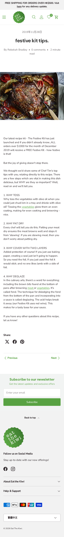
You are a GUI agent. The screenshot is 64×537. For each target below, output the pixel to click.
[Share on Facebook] (14, 342)
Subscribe (32, 402)
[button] (56, 17)
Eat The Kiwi (16, 528)
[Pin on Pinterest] (22, 342)
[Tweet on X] (7, 342)
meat (30, 288)
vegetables (28, 207)
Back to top (30, 417)
